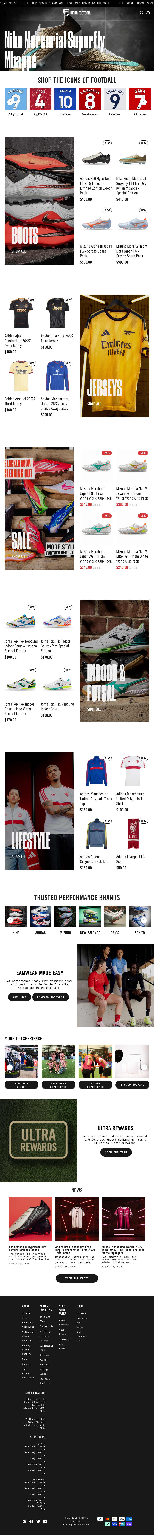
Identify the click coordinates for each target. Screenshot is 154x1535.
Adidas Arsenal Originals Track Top (93, 877)
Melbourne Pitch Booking (28, 1354)
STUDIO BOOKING (132, 1102)
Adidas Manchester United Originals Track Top (96, 816)
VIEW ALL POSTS (77, 1295)
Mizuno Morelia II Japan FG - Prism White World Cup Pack (96, 511)
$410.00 (122, 216)
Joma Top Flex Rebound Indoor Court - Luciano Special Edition (21, 663)
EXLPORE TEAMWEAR (50, 1014)
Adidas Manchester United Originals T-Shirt (130, 816)
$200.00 (46, 432)
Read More (46, 75)
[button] (141, 13)
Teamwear (64, 1357)
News (25, 1377)
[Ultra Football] (77, 12)
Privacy (81, 1331)
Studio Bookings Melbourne (28, 1340)
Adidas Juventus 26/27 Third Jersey (57, 356)
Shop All (19, 268)
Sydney (41, 1461)
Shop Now (13, 58)
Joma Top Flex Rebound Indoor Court (57, 724)
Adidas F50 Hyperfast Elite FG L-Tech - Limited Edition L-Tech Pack (96, 203)
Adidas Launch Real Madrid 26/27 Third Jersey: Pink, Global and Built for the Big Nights (123, 1267)
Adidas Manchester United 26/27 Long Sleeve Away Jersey (54, 421)
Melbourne (39, 1497)
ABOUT (25, 1324)
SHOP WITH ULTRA (62, 1327)
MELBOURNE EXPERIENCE (58, 1103)
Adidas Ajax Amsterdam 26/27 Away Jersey (18, 358)
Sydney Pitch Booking (27, 1367)
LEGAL (80, 1324)
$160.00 (10, 369)
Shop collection (18, 75)
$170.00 (46, 674)
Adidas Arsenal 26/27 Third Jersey (20, 419)
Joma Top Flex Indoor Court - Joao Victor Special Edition (19, 726)
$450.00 (86, 216)
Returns (44, 1373)
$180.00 (10, 674)
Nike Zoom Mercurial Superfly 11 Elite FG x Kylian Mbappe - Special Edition (131, 203)
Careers (27, 1382)
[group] (77, 120)
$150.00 (86, 827)
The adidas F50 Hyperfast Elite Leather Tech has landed (27, 1266)
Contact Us (46, 1344)
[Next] (144, 120)
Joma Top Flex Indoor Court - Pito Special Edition (55, 663)
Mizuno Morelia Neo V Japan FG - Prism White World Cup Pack (132, 511)
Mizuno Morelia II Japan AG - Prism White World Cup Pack (96, 574)
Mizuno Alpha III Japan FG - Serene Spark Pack (96, 268)
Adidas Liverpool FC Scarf (130, 877)
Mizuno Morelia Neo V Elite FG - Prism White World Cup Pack (132, 574)
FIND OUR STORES (21, 1103)
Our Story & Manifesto (28, 1391)
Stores (26, 1331)
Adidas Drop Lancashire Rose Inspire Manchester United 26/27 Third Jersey (75, 1267)
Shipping (45, 1349)
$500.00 (86, 279)
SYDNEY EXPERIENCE (95, 1103)
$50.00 (121, 885)
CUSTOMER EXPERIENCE (46, 1325)
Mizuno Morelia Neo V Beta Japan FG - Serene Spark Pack (131, 268)
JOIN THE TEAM (116, 1169)
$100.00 (122, 827)
